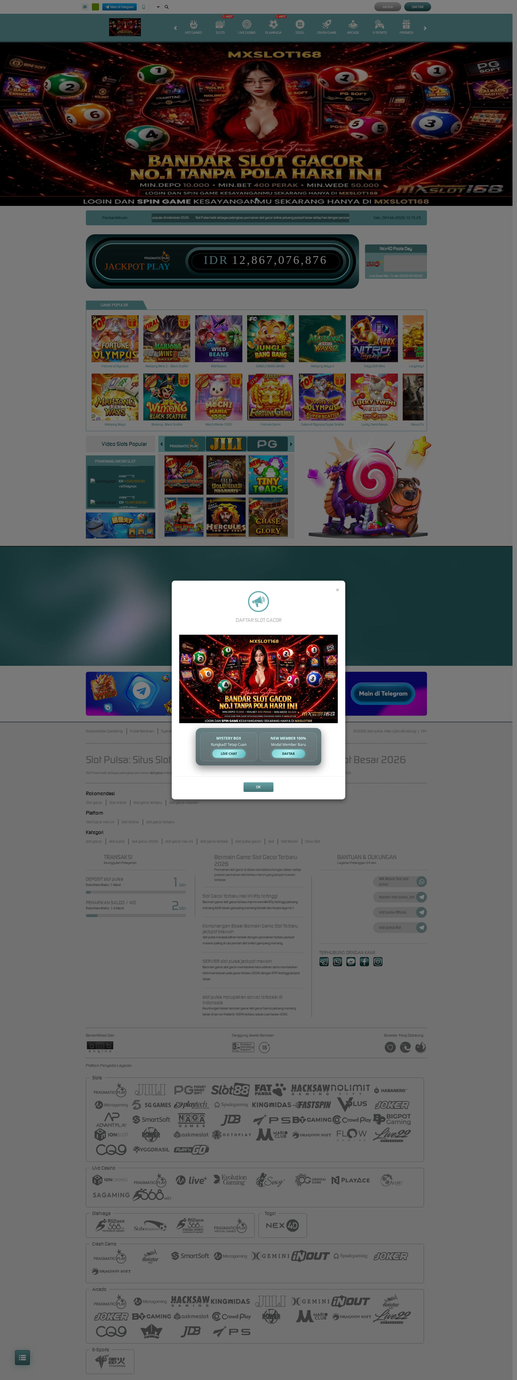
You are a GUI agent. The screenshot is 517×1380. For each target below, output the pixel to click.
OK (258, 787)
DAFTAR (288, 753)
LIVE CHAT (229, 753)
